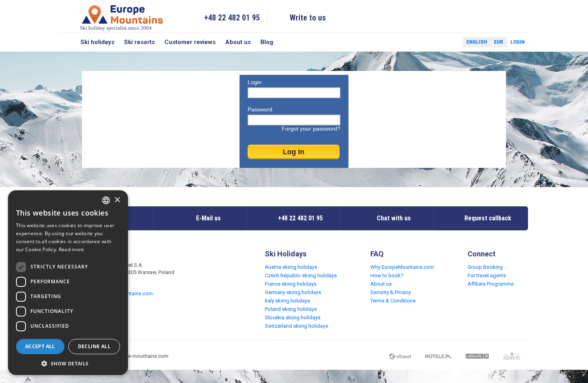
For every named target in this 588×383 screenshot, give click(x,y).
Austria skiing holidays (291, 267)
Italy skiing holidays (287, 301)
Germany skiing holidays (293, 292)
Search (68, 42)
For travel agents (487, 275)
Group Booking (485, 267)
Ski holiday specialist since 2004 (116, 28)
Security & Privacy (390, 292)
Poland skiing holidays (291, 309)
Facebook (438, 42)
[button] (68, 363)
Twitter (450, 42)
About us (238, 42)
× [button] (117, 200)
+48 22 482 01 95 (232, 17)
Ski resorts (139, 42)
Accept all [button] (40, 346)
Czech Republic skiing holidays (301, 275)
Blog (266, 42)
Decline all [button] (94, 346)
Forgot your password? (311, 128)
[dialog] (68, 282)
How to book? (387, 275)
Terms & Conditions (393, 301)
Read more (71, 249)
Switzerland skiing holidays (296, 326)
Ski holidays (97, 42)
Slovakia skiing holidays (292, 317)
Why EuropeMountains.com (402, 267)
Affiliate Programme (491, 284)
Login (517, 42)
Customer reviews (190, 42)
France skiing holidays (290, 284)
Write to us (308, 17)
